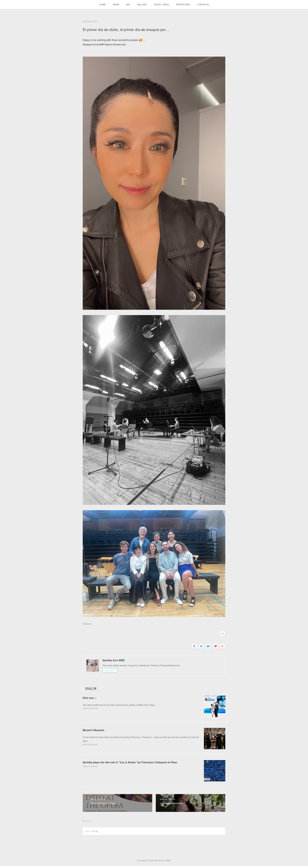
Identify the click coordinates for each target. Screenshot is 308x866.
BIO (128, 4)
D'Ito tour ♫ (90, 698)
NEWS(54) (87, 624)
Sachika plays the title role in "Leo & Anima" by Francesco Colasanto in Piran (130, 762)
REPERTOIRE (183, 4)
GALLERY (142, 4)
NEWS (116, 4)
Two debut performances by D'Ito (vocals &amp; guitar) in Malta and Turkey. (119, 704)
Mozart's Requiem (93, 730)
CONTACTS (203, 4)
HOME (102, 4)
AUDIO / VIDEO (161, 4)
